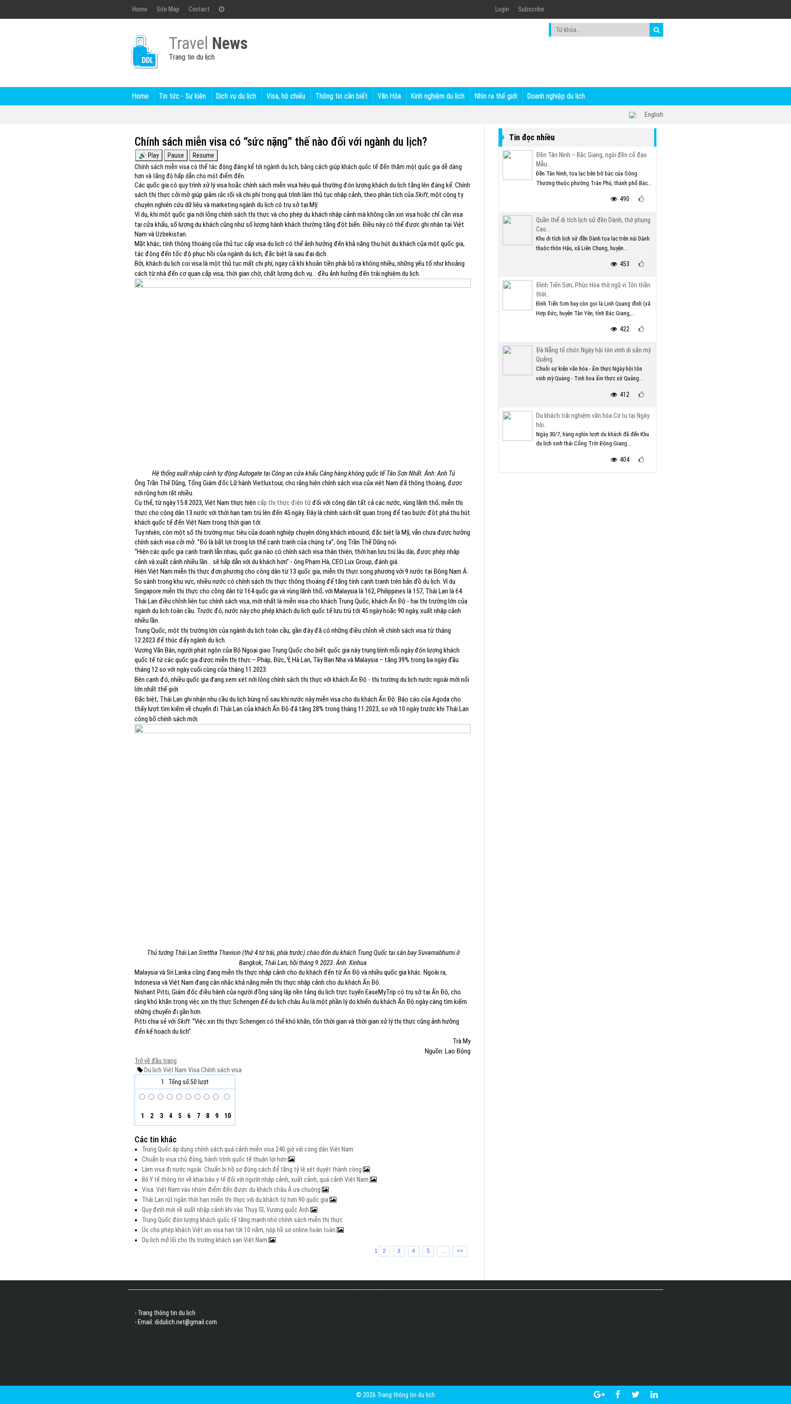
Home (139, 9)
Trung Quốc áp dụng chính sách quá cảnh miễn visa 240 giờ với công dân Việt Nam (247, 1149)
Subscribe (531, 9)
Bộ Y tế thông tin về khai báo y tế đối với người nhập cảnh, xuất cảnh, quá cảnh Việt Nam (256, 1179)
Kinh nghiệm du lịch (438, 96)
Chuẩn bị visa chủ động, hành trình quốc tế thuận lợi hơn (215, 1159)
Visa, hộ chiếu (285, 96)
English (654, 114)
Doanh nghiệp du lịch (556, 96)
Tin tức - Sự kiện (182, 96)
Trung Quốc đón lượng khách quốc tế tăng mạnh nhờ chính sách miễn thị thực (242, 1219)
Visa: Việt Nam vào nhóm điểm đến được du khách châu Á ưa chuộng (232, 1189)
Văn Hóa (389, 96)
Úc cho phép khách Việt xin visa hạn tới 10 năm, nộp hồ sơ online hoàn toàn (239, 1230)
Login (502, 9)
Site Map (168, 9)
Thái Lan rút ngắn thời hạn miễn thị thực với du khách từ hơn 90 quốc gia (236, 1199)
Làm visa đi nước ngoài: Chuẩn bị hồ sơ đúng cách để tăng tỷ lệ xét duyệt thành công (252, 1169)
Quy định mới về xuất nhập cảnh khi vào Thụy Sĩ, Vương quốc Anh (226, 1209)
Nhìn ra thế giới (496, 96)
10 (227, 1115)
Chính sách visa (221, 1070)
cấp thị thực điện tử (284, 503)
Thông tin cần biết (341, 96)
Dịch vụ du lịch (236, 96)
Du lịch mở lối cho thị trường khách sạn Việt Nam (205, 1240)
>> (460, 1251)
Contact (199, 9)
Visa (193, 1070)
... (443, 1251)
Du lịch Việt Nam (165, 1070)
